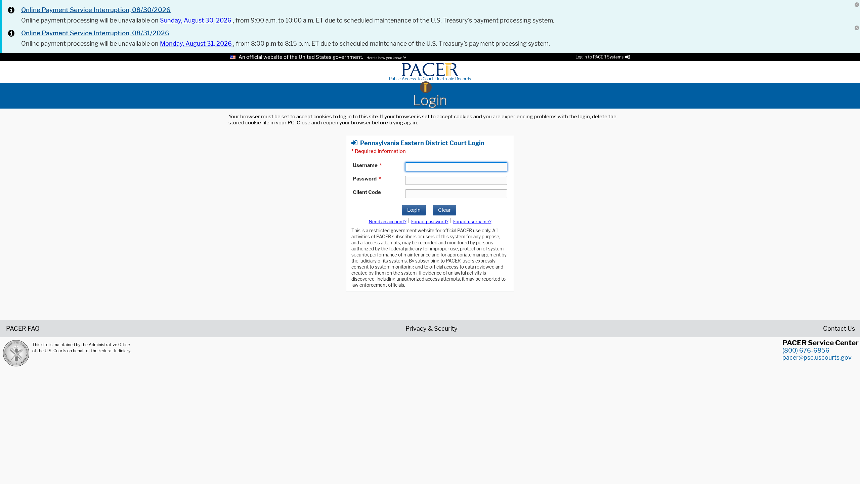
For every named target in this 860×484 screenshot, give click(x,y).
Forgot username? (472, 221)
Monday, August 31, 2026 (196, 43)
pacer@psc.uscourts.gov (817, 357)
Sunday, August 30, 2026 (196, 20)
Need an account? (387, 221)
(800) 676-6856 (805, 350)
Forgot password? (429, 221)
